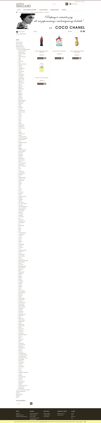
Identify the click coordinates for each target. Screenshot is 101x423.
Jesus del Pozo (21, 210)
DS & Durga (21, 152)
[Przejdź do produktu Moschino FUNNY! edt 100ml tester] (59, 42)
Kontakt (72, 413)
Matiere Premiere (22, 267)
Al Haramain (21, 61)
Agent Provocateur (22, 56)
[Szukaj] (66, 4)
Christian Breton (22, 125)
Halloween (21, 193)
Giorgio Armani (21, 180)
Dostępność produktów (34, 413)
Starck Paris (21, 346)
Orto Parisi (21, 301)
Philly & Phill (21, 315)
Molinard (20, 277)
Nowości (17, 397)
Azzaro (20, 84)
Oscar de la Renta (22, 302)
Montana (20, 285)
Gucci (20, 187)
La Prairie (20, 235)
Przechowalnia (46, 416)
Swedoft (20, 350)
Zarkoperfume (21, 388)
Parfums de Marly (22, 306)
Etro (19, 167)
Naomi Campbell (22, 290)
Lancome (20, 241)
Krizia (20, 231)
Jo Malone (21, 215)
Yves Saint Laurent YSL (23, 385)
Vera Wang (21, 378)
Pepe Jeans (21, 312)
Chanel (20, 120)
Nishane (20, 296)
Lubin (20, 257)
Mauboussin (21, 269)
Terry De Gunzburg (22, 353)
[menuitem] (19, 10)
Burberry (20, 106)
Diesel (20, 146)
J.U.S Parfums (21, 222)
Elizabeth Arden (21, 158)
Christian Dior (21, 126)
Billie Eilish (21, 94)
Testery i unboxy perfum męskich (23, 389)
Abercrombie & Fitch (22, 50)
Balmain (20, 87)
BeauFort (20, 90)
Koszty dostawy (33, 416)
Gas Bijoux (21, 174)
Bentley (20, 91)
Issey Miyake (21, 202)
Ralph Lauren (21, 318)
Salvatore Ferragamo (23, 334)
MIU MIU (20, 276)
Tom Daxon (21, 363)
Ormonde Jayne (22, 299)
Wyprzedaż (18, 395)
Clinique (20, 132)
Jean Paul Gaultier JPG (23, 206)
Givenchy (20, 183)
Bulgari (20, 104)
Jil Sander (20, 212)
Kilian (20, 228)
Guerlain (20, 189)
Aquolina (20, 72)
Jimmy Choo (21, 213)
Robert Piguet (21, 324)
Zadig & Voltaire (21, 386)
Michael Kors (21, 273)
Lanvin (20, 242)
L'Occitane (21, 251)
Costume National (22, 139)
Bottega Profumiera (22, 100)
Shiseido (20, 340)
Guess (20, 190)
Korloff (20, 229)
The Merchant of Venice (23, 357)
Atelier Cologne (21, 78)
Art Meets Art (21, 77)
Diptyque (20, 148)
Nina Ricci (20, 295)
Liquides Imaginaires (22, 250)
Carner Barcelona (22, 110)
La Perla (20, 237)
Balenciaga (21, 85)
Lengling (20, 245)
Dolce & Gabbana (22, 151)
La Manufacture (21, 234)
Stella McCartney (22, 347)
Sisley (20, 341)
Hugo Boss (21, 199)
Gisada (20, 181)
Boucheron (21, 103)
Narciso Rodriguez (22, 292)
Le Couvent (21, 247)
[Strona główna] (23, 5)
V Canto (20, 373)
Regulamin (18, 413)
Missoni (20, 274)
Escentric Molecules (22, 162)
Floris (20, 170)
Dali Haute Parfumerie (23, 142)
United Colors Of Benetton (23, 372)
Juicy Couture (21, 219)
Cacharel (20, 109)
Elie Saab (20, 157)
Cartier (20, 116)
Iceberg (20, 200)
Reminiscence (21, 321)
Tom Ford (20, 365)
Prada (20, 317)
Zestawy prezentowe (20, 46)
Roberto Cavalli (21, 325)
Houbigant (20, 197)
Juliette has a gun (22, 221)
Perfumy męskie (19, 43)
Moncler (20, 279)
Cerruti (20, 119)
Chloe (20, 122)
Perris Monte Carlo (22, 314)
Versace (20, 379)
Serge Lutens (21, 338)
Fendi (20, 168)
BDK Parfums (21, 88)
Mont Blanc (21, 282)
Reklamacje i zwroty (61, 413)
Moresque (20, 286)
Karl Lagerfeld (21, 225)
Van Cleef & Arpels (22, 376)
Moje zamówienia (47, 413)
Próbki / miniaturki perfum (20, 391)
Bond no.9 (20, 98)
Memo (20, 270)
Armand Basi (21, 75)
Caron (20, 113)
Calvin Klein (21, 107)
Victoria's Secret (22, 381)
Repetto (20, 322)
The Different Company (23, 354)
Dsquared (20, 154)
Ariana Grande (21, 74)
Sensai (20, 337)
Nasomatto (21, 293)
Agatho (20, 55)
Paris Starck (21, 308)
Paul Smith (21, 309)
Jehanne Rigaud (22, 209)
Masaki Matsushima (22, 266)
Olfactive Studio (21, 298)
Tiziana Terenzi (21, 362)
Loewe (20, 253)
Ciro (19, 129)
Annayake (20, 69)
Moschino (20, 289)
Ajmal (20, 59)
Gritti (19, 186)
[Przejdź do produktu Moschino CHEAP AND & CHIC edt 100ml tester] (41, 42)
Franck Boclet (21, 171)
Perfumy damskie (19, 42)
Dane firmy (73, 416)
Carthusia (20, 114)
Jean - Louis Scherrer (23, 203)
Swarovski (20, 349)
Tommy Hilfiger (21, 366)
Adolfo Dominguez (22, 53)
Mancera (20, 263)
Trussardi (20, 370)
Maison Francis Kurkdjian (23, 260)
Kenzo (20, 226)
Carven (20, 117)
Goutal (20, 184)
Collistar (20, 135)
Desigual (20, 145)
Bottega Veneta (21, 101)
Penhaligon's (21, 311)
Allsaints (20, 65)
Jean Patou (21, 205)
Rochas (20, 327)
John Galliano (21, 216)
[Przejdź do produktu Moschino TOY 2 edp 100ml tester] (41, 69)
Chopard (20, 123)
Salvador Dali (21, 333)
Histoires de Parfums (22, 196)
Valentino (20, 375)
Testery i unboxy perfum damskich (23, 49)
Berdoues (20, 93)
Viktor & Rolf (21, 382)
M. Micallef (21, 258)
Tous (19, 369)
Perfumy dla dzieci (19, 45)
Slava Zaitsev (21, 343)
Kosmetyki (18, 392)
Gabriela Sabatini (22, 173)
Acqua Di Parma (22, 52)
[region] (50, 21)
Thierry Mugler (21, 359)
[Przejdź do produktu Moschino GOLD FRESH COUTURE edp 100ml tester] (76, 42)
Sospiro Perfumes (22, 344)
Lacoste (20, 238)
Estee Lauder (21, 164)
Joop (19, 218)
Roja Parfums (21, 328)
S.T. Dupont (21, 331)
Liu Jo (20, 248)
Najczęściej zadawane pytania (21, 416)
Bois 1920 (20, 97)
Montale (20, 283)
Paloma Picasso (22, 305)
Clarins (20, 130)
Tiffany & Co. (21, 360)
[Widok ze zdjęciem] (81, 31)
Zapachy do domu (19, 394)
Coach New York (22, 133)
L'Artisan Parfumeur (22, 232)
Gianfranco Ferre (22, 178)
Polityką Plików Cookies (43, 421)
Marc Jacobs (21, 264)
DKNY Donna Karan (22, 149)
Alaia (19, 62)
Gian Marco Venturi (22, 177)
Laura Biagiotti (21, 244)
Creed (20, 141)
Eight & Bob (21, 155)
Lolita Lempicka (21, 254)
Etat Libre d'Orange (22, 165)
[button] (45, 58)
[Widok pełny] (84, 31)
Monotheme (21, 280)
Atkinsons (20, 81)
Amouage (20, 66)
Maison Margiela (22, 261)
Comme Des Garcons (23, 136)
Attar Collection (21, 82)
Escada (20, 161)
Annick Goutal (21, 71)
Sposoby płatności (33, 419)
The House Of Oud (22, 356)
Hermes (20, 194)
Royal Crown (21, 330)
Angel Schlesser (22, 68)
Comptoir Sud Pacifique (23, 138)
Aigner (20, 58)
